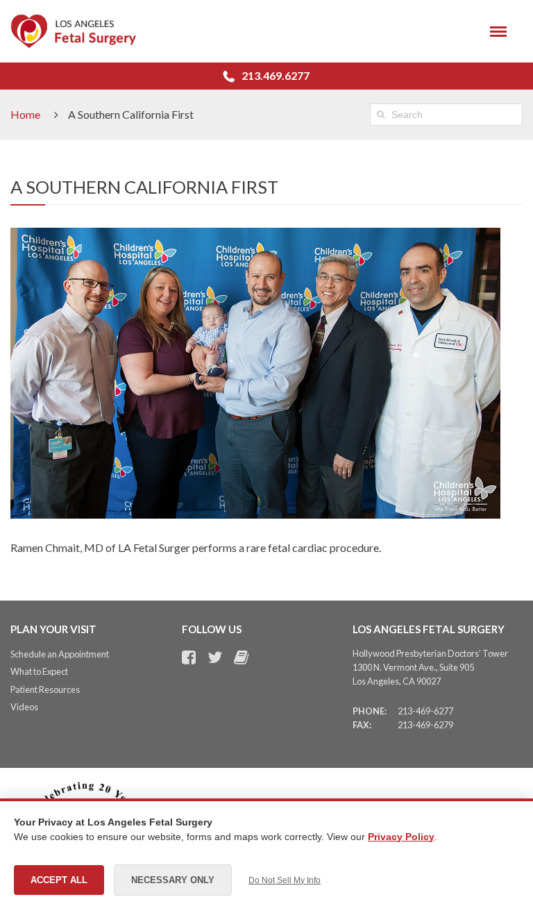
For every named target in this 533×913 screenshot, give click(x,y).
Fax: (362, 724)
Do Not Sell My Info (284, 880)
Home (25, 114)
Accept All (59, 880)
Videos (24, 706)
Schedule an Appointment (59, 654)
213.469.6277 (276, 75)
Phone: (370, 711)
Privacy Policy (401, 836)
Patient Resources (45, 689)
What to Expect (39, 671)
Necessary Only (172, 880)
